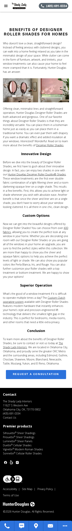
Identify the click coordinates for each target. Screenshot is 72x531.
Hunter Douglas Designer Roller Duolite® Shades (37, 174)
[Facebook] (5, 462)
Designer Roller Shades (50, 145)
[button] (6, 6)
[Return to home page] (23, 6)
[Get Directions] (36, 526)
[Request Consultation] (50, 526)
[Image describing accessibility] (12, 479)
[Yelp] (11, 462)
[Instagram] (17, 462)
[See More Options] (65, 526)
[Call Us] (7, 526)
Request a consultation (36, 374)
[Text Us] (21, 526)
